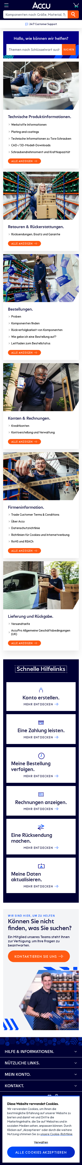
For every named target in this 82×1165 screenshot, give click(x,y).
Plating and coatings (25, 131)
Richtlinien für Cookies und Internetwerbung (40, 534)
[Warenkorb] (76, 5)
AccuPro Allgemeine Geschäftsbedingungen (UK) (40, 632)
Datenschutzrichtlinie (25, 528)
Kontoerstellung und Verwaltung (33, 432)
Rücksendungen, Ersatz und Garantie (35, 234)
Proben (16, 316)
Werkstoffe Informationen (29, 124)
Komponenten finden (25, 323)
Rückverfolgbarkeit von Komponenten (36, 330)
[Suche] (73, 14)
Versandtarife (20, 624)
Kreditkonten (20, 425)
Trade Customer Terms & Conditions (35, 514)
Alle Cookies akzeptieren (41, 1152)
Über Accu (18, 521)
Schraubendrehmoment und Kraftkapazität (40, 152)
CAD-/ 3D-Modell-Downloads (31, 145)
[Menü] (6, 5)
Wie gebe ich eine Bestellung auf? (33, 336)
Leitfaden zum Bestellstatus (30, 343)
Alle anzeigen (22, 160)
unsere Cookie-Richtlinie (56, 1134)
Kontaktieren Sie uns (36, 956)
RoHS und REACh (22, 541)
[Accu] (41, 5)
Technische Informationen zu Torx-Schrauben (41, 138)
